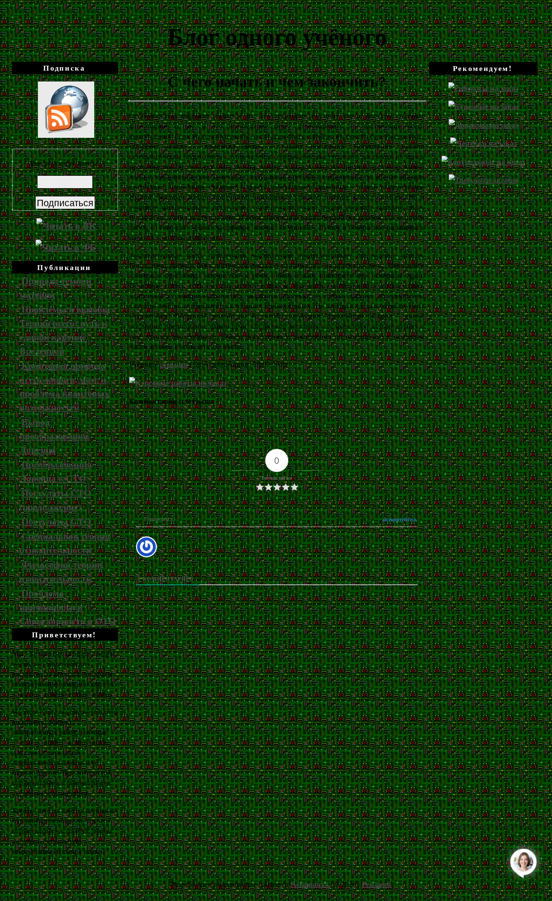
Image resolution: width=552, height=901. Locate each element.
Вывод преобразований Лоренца (54, 435)
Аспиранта (310, 883)
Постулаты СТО (56, 521)
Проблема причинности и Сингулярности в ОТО (68, 607)
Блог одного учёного (277, 35)
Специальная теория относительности (65, 543)
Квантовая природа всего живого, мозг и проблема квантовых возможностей (65, 386)
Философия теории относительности (61, 571)
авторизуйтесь (399, 519)
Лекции (174, 364)
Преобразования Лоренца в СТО (56, 471)
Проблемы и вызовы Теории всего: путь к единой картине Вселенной (65, 330)
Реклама (376, 883)
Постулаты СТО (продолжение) (55, 499)
